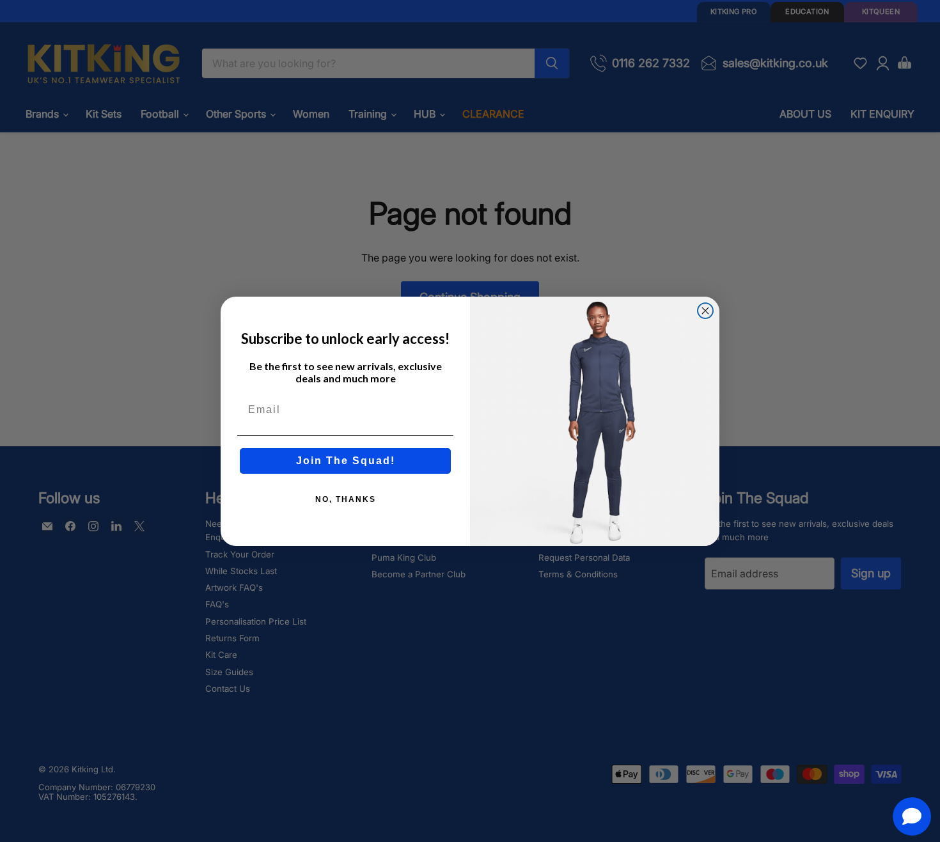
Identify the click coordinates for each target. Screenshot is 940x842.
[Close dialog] (705, 310)
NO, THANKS (345, 499)
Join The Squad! (345, 460)
